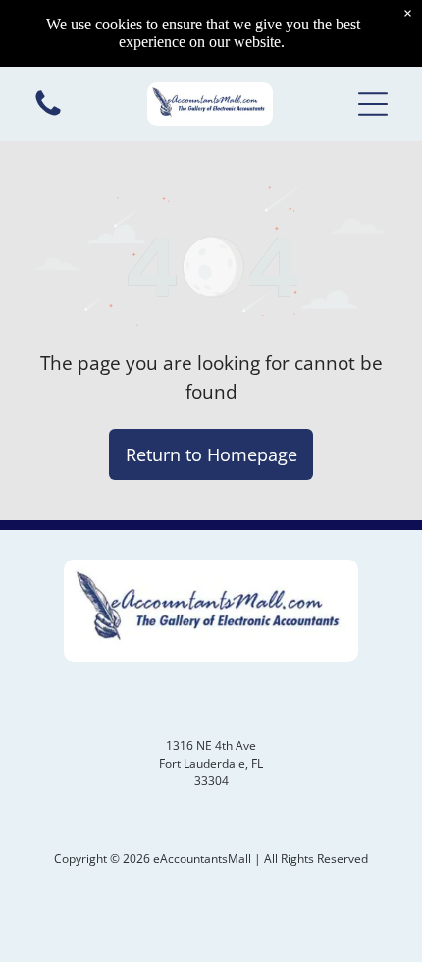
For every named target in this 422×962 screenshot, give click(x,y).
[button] (373, 104)
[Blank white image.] (48, 114)
